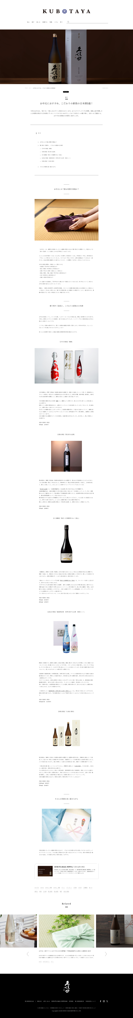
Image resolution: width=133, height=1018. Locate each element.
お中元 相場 (56, 887)
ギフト (63, 887)
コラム (56, 22)
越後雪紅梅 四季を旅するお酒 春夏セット (60, 691)
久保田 (75, 887)
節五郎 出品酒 (43, 489)
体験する (44, 22)
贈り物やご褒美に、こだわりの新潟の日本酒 (51, 145)
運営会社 (39, 1001)
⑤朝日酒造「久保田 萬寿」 (48, 161)
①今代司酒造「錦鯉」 (47, 148)
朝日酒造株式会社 (29, 1001)
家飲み (36, 891)
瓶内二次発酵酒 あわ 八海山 (67, 580)
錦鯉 (57, 401)
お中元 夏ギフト (46, 961)
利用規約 (71, 1001)
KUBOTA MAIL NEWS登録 (59, 1001)
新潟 (40, 891)
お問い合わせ (46, 1001)
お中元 (42, 887)
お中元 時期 (48, 887)
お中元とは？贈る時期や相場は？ (48, 142)
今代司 (80, 887)
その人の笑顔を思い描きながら (48, 166)
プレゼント (69, 887)
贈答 (61, 891)
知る (28, 22)
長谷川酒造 (66, 891)
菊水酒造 (56, 891)
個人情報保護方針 (79, 1001)
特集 (51, 22)
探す (33, 22)
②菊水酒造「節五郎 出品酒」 (49, 151)
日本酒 (44, 891)
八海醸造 (85, 887)
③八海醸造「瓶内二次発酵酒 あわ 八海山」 (52, 155)
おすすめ (37, 887)
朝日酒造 (50, 891)
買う (61, 22)
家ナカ (90, 887)
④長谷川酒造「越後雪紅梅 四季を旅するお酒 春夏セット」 (56, 158)
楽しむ (38, 22)
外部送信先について (91, 1001)
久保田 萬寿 (78, 766)
